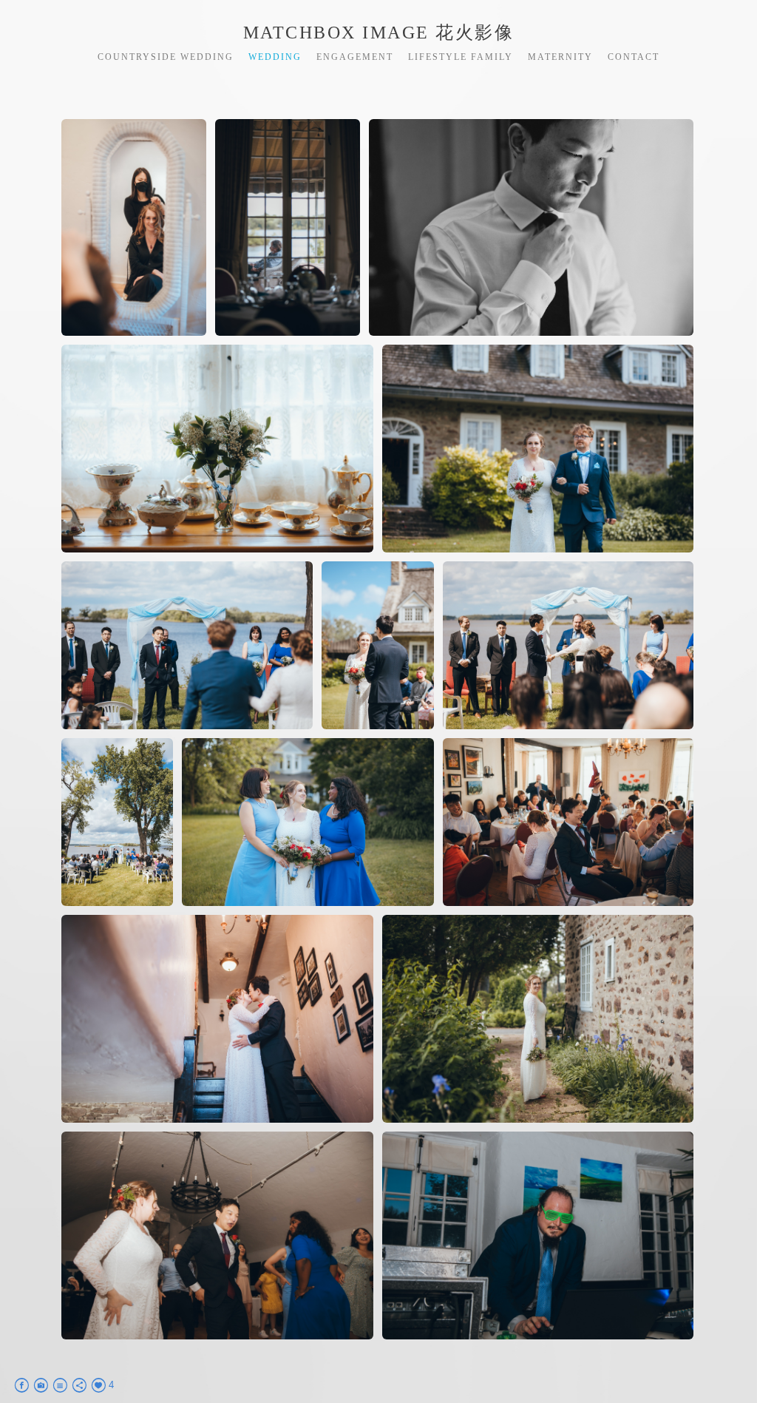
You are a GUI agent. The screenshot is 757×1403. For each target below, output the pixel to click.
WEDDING (275, 57)
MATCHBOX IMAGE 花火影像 (379, 32)
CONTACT (633, 57)
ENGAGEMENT (354, 57)
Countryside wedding (166, 57)
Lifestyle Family (460, 57)
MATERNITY (560, 57)
